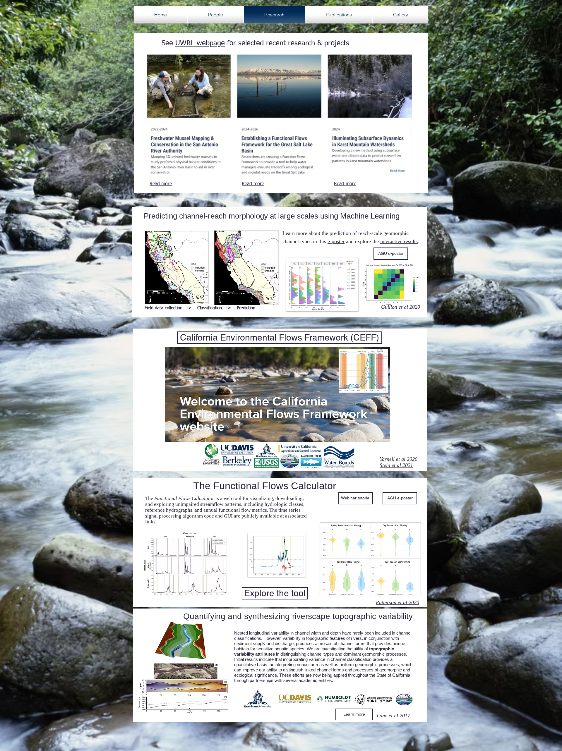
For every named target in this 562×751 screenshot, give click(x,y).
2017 (405, 716)
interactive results (399, 241)
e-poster (336, 241)
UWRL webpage (200, 43)
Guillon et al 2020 (400, 307)
